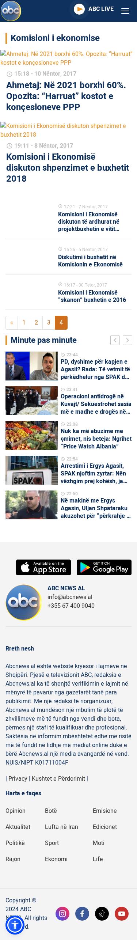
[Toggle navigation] (125, 11)
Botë (51, 811)
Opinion (15, 811)
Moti (98, 843)
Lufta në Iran (61, 827)
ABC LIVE (101, 9)
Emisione (105, 811)
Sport (52, 843)
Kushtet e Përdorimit (58, 778)
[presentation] (116, 341)
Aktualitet (17, 827)
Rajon (12, 859)
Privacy (17, 778)
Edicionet (105, 827)
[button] (15, 925)
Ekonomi (56, 859)
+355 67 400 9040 (71, 606)
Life (98, 859)
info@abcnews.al (69, 597)
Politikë (15, 843)
